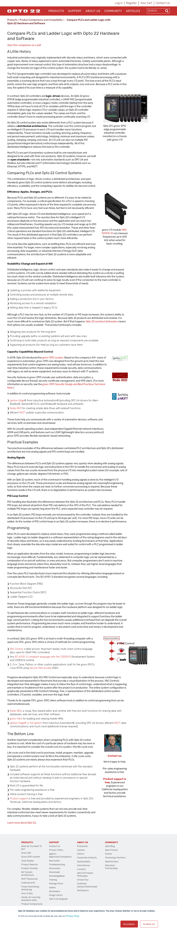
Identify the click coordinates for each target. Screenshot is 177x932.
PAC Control (16, 649)
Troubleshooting (57, 864)
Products (56, 11)
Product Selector (29, 864)
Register (131, 3)
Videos (52, 887)
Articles (133, 11)
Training (53, 880)
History (80, 854)
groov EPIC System (30, 857)
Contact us (114, 755)
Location (81, 869)
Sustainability (83, 861)
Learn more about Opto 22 (21, 822)
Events (108, 854)
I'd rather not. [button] (149, 923)
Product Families (29, 868)
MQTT (22, 412)
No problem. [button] (129, 923)
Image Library (56, 895)
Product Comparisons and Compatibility (41, 20)
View (16, 718)
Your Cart (146, 3)
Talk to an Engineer (58, 899)
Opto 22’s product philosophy (102, 321)
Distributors (83, 890)
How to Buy (27, 893)
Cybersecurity (28, 883)
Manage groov (56, 883)
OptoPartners (111, 861)
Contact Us (163, 3)
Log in (119, 3)
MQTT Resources (29, 879)
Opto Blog (110, 846)
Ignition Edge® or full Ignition (26, 723)
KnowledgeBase (57, 876)
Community (113, 11)
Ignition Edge (17, 400)
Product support (19, 798)
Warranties (54, 861)
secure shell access (41, 668)
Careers (81, 850)
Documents (54, 868)
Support (75, 11)
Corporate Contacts (87, 857)
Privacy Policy (72, 915)
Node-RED (15, 408)
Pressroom (82, 846)
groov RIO (26, 853)
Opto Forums (111, 850)
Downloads (54, 872)
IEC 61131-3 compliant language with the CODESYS (43, 656)
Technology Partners (115, 857)
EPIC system (52, 357)
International (83, 865)
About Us (93, 11)
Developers (54, 891)
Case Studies (27, 861)
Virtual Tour (82, 880)
